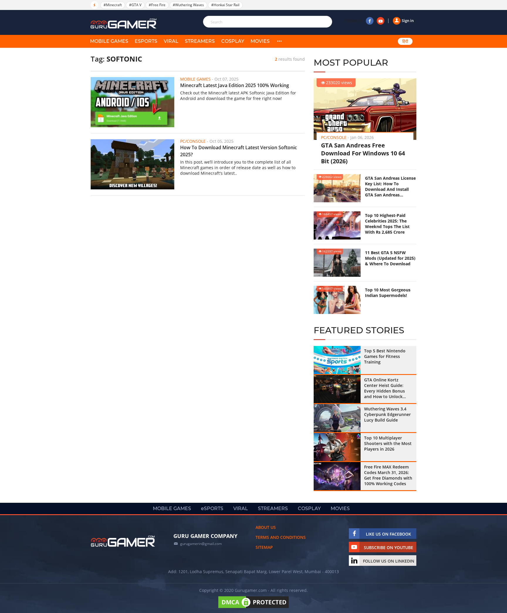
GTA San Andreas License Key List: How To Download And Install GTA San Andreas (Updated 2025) (390, 186)
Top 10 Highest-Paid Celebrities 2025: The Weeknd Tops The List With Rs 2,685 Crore (387, 224)
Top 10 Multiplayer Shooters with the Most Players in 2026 (388, 443)
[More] (279, 41)
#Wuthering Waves (188, 4)
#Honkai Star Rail (225, 4)
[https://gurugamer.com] (123, 541)
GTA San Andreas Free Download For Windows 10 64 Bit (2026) (363, 153)
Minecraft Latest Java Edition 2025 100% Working (234, 85)
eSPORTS (146, 41)
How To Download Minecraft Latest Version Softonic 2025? (238, 151)
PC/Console (334, 137)
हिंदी (405, 41)
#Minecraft (113, 4)
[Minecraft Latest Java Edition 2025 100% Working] (132, 102)
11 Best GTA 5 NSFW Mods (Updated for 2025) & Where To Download (390, 258)
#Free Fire (157, 4)
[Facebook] (370, 21)
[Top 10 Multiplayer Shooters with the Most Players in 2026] (337, 447)
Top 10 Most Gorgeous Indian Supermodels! (387, 292)
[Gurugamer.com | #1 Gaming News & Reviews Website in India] (124, 23)
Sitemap (264, 547)
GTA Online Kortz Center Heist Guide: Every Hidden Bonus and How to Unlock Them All (384, 388)
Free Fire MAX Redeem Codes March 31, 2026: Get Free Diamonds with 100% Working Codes (388, 475)
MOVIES (260, 41)
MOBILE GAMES (109, 41)
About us (266, 527)
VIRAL (171, 41)
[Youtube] (380, 21)
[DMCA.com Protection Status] (253, 608)
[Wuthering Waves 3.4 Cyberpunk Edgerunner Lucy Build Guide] (337, 418)
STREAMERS (200, 41)
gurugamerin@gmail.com (201, 543)
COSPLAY (232, 41)
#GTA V (135, 4)
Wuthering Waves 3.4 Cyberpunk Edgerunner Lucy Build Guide (387, 414)
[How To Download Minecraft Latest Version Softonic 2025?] (132, 164)
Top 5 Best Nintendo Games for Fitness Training (384, 356)
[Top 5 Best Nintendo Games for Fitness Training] (337, 360)
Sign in (408, 20)
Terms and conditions (281, 537)
